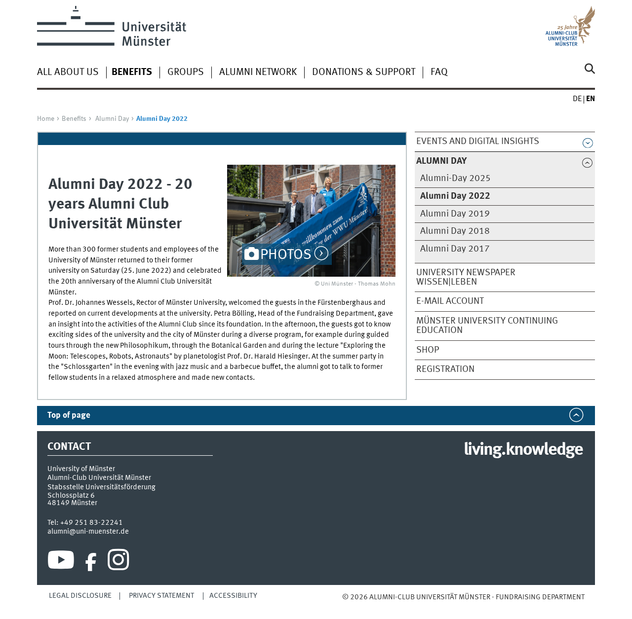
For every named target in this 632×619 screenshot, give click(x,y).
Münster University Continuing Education (487, 326)
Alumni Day (112, 118)
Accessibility (233, 596)
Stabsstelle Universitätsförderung (101, 487)
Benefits (74, 118)
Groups (185, 72)
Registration (445, 369)
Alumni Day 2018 (455, 231)
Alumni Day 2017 (455, 249)
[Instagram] (118, 562)
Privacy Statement (161, 596)
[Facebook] (91, 562)
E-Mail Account (450, 301)
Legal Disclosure (80, 596)
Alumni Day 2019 (455, 214)
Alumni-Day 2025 (455, 178)
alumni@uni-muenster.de (88, 532)
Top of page (68, 415)
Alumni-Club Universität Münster (99, 478)
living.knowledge (523, 450)
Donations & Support (363, 72)
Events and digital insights (477, 141)
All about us (68, 72)
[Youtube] (61, 562)
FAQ (439, 72)
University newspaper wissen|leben (465, 277)
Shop (427, 350)
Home (45, 118)
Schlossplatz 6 (71, 496)
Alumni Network (258, 72)
